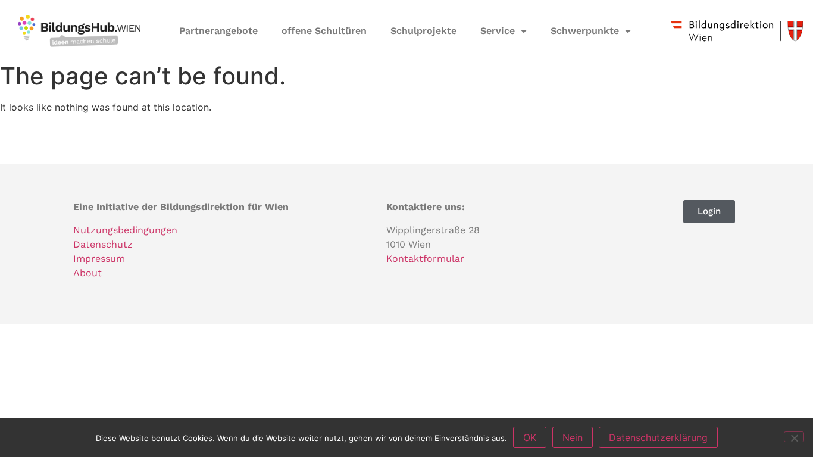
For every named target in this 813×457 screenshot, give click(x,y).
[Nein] (794, 436)
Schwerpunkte (585, 30)
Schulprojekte (423, 30)
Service (497, 30)
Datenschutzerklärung (658, 437)
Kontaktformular (425, 258)
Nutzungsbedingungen (125, 230)
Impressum (99, 258)
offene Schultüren (324, 30)
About (87, 272)
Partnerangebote (218, 30)
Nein (572, 437)
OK (529, 437)
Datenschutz (103, 244)
